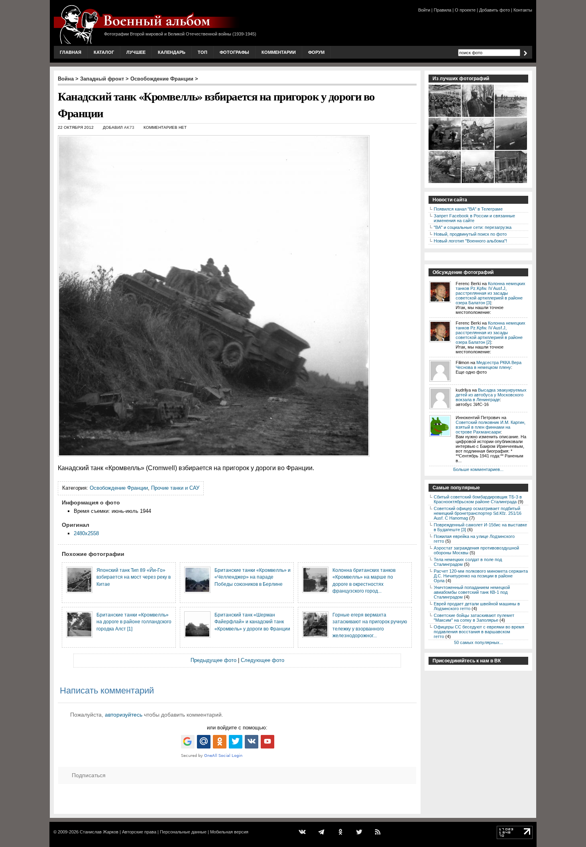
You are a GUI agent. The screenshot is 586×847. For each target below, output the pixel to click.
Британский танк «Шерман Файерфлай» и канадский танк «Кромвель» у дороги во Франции (252, 621)
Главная (70, 52)
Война (66, 79)
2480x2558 (86, 533)
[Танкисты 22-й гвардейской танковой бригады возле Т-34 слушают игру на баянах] (478, 182)
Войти (424, 10)
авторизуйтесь (123, 714)
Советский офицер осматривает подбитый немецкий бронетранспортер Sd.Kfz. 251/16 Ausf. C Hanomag (477, 513)
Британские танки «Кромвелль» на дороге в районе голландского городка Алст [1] (133, 621)
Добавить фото (494, 10)
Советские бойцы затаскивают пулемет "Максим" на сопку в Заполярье (474, 617)
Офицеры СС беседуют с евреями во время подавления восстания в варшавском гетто (479, 631)
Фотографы (234, 52)
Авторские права (139, 831)
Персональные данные (183, 831)
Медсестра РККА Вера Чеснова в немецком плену (488, 365)
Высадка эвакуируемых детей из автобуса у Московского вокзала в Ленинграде (491, 395)
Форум (316, 52)
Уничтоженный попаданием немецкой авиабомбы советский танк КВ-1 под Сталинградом (472, 592)
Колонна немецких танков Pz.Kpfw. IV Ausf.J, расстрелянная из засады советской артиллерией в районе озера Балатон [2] (490, 333)
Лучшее (136, 52)
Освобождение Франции (161, 79)
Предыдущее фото (213, 660)
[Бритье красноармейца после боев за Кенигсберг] (478, 116)
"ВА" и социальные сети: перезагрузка (472, 227)
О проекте (465, 10)
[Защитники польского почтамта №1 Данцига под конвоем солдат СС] (511, 182)
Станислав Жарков (99, 831)
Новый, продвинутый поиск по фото (470, 234)
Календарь (171, 52)
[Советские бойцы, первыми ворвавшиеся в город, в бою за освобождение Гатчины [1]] (445, 149)
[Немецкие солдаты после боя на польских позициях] (511, 116)
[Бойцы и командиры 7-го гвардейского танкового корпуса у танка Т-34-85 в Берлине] (478, 149)
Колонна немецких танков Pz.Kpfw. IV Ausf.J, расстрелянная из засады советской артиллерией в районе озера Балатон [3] (490, 293)
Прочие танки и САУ (175, 488)
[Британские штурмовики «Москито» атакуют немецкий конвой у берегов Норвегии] (511, 149)
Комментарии (279, 52)
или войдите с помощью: (237, 728)
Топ (202, 52)
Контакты (522, 10)
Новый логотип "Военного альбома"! (470, 240)
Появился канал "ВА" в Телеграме (468, 209)
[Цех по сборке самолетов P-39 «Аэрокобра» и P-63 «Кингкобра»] (445, 116)
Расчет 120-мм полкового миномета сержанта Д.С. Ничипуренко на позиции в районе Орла (481, 576)
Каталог (104, 52)
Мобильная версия (229, 831)
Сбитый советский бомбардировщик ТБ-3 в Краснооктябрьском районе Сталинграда (478, 499)
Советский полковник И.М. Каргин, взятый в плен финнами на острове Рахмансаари (490, 427)
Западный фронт (102, 79)
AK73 (129, 127)
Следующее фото (262, 660)
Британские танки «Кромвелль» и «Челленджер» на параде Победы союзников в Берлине (252, 577)
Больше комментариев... (478, 469)
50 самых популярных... (478, 642)
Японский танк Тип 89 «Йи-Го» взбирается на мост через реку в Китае (133, 577)
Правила (442, 10)
